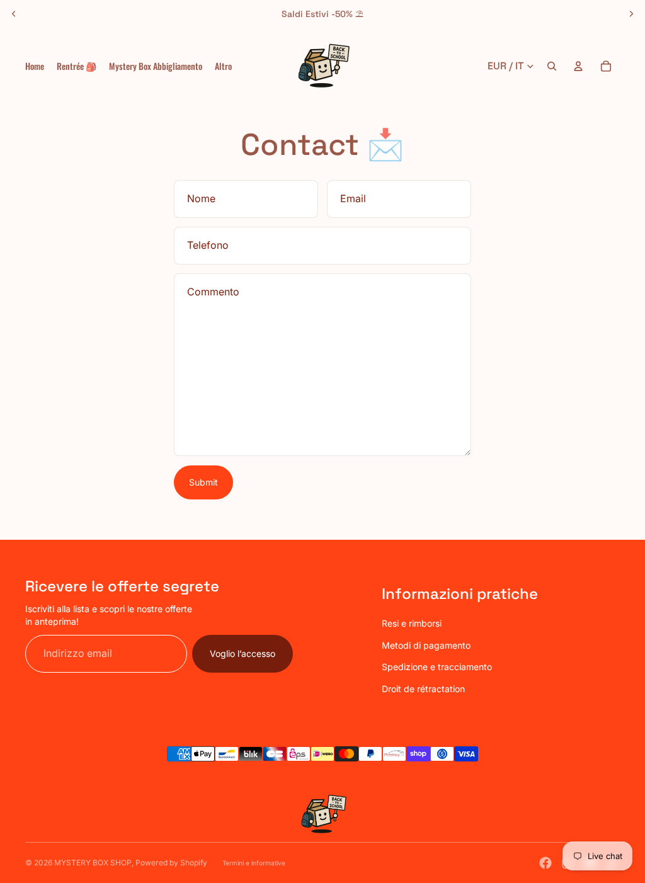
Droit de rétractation (423, 688)
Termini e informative (253, 863)
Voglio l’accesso (242, 653)
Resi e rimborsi (412, 623)
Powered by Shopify (171, 862)
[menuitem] (223, 66)
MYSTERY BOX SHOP (93, 862)
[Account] (578, 66)
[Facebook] (545, 862)
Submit (203, 482)
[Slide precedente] (14, 14)
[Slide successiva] (631, 14)
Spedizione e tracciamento (437, 666)
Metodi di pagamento (426, 645)
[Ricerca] (552, 66)
